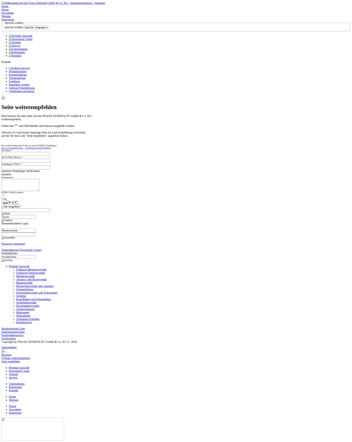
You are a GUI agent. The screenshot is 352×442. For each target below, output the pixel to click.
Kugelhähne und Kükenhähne (33, 299)
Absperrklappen (25, 309)
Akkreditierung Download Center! (21, 250)
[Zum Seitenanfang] (2, 344)
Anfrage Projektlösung (22, 87)
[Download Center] (20, 39)
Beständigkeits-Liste (13, 328)
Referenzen (15, 387)
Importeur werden (19, 84)
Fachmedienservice (12, 335)
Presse (5, 9)
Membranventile (25, 276)
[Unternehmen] (18, 49)
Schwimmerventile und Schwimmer (37, 292)
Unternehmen (17, 383)
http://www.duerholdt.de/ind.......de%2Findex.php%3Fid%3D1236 (26, 148)
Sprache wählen (13, 27)
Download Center (19, 371)
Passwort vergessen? (13, 243)
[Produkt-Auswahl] (20, 35)
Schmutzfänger (25, 289)
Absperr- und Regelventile (31, 279)
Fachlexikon (8, 338)
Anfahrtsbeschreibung (21, 91)
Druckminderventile (27, 305)
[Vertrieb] (15, 42)
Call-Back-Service (19, 68)
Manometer (22, 312)
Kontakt (13, 390)
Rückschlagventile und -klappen (34, 286)
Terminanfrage (17, 78)
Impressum (7, 19)
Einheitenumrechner (13, 331)
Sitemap (6, 16)
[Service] (14, 45)
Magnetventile (24, 282)
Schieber (21, 296)
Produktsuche (24, 322)
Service (13, 377)
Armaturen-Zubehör (27, 319)
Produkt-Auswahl (19, 266)
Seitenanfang (8, 347)
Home (5, 6)
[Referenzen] (17, 52)
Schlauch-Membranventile (31, 269)
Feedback (14, 81)
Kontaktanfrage (18, 74)
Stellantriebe (23, 315)
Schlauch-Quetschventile (30, 272)
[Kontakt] (15, 55)
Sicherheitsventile (26, 302)
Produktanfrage (18, 71)
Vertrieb (13, 374)
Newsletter (7, 12)
